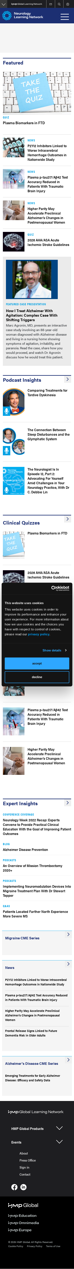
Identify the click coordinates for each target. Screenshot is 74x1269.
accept (37, 663)
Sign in (24, 1167)
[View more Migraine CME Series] (68, 934)
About (24, 1153)
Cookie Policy (15, 1246)
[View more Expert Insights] (67, 802)
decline (37, 677)
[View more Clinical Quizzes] (67, 518)
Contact (25, 1174)
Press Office (28, 1160)
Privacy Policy (34, 1246)
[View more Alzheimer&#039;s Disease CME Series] (68, 1059)
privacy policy (38, 634)
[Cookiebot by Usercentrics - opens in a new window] (52, 588)
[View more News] (68, 963)
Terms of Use (53, 1246)
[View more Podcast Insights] (67, 379)
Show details (52, 650)
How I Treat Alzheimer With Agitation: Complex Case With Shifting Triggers (32, 315)
